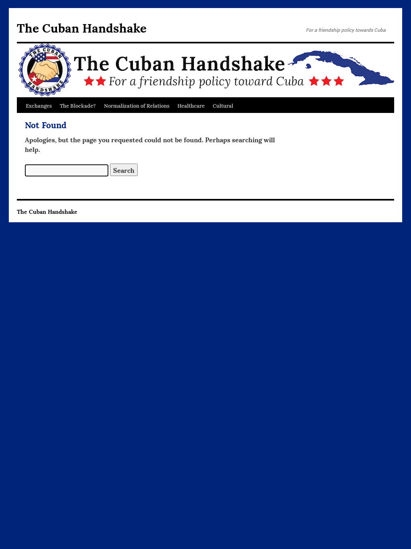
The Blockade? (78, 105)
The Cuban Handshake (81, 27)
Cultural (223, 105)
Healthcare (191, 105)
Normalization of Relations (136, 105)
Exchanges (39, 105)
